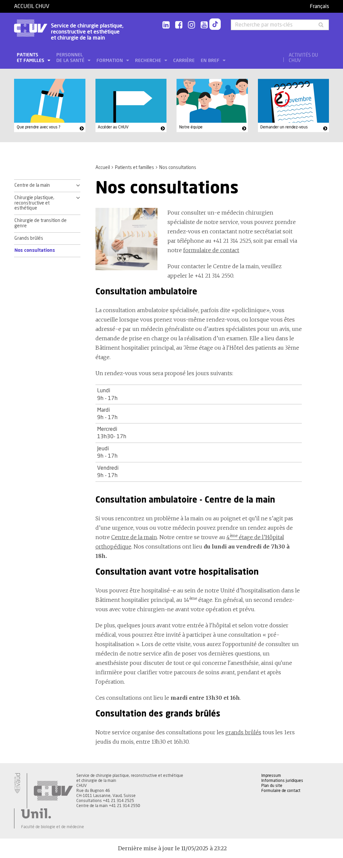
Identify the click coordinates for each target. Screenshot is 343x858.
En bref (211, 60)
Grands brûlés (28, 238)
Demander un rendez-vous (284, 127)
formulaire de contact (211, 250)
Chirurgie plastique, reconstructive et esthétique (34, 203)
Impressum (271, 776)
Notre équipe (191, 127)
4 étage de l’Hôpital (255, 537)
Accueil (102, 167)
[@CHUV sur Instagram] (191, 25)
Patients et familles (31, 58)
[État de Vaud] (17, 783)
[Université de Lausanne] (52, 813)
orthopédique (113, 546)
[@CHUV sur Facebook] (178, 25)
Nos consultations (34, 250)
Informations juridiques (282, 781)
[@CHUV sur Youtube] (204, 25)
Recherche (148, 60)
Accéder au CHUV (113, 127)
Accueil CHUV (31, 6)
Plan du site (271, 786)
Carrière (184, 60)
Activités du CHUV (303, 58)
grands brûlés (243, 732)
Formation (110, 60)
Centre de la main (32, 185)
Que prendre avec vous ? (38, 127)
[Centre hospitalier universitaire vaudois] (53, 790)
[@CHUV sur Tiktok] (215, 25)
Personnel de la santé (71, 58)
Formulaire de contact (280, 791)
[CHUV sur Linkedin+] (165, 25)
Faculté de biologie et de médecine (52, 827)
